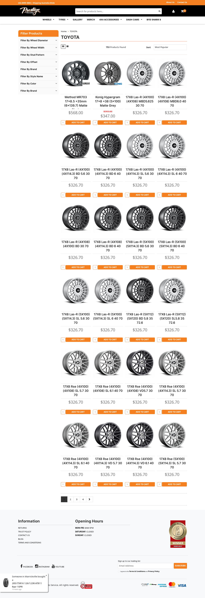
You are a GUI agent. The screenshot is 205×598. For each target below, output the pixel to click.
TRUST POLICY (24, 531)
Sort (148, 47)
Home (63, 31)
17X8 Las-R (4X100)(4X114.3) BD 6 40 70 (108, 174)
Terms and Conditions (29, 542)
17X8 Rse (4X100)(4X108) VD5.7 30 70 (140, 391)
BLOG (20, 539)
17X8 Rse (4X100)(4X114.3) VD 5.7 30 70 (108, 463)
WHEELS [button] (47, 19)
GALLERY (77, 19)
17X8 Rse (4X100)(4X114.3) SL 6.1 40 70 (75, 463)
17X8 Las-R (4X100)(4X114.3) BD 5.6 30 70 (76, 174)
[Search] (159, 11)
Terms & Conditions (137, 571)
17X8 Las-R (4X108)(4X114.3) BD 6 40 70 (108, 246)
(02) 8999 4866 (24, 3)
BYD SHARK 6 (154, 19)
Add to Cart (78, 122)
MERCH (91, 19)
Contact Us (182, 2)
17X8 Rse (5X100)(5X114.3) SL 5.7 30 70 (172, 463)
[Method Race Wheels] (86, 83)
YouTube (59, 566)
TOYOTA (73, 31)
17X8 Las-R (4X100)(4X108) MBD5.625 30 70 (140, 101)
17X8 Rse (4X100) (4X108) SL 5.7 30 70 (76, 391)
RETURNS (22, 528)
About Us (170, 2)
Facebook (28, 566)
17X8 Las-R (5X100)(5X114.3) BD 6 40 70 (172, 246)
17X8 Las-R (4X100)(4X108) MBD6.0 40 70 (172, 101)
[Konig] (118, 83)
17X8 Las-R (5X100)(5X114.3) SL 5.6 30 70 (76, 318)
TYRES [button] (62, 19)
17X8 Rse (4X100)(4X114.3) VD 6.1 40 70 (140, 463)
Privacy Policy (153, 571)
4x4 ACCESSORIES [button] (109, 19)
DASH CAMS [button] (133, 19)
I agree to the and (139, 571)
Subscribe (180, 565)
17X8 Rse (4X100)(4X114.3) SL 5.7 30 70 (172, 391)
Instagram (44, 566)
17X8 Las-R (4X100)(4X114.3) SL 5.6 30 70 (140, 174)
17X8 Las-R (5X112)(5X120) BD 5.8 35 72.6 (140, 318)
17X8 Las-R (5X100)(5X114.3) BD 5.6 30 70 (140, 246)
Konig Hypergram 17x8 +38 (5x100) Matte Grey (108, 101)
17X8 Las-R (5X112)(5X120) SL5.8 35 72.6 (172, 318)
